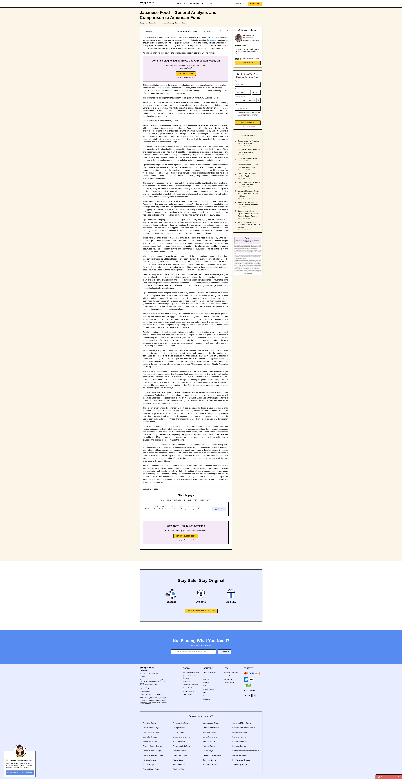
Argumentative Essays (181, 723)
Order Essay (187, 694)
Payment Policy (229, 682)
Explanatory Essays (210, 764)
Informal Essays (179, 764)
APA (162, 500)
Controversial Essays (151, 732)
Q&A (204, 696)
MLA (169, 500)
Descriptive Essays (239, 732)
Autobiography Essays (211, 723)
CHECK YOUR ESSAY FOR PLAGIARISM (201, 610)
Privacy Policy (228, 676)
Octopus (178, 23)
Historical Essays (149, 760)
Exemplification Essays (181, 737)
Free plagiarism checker (191, 672)
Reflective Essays (239, 746)
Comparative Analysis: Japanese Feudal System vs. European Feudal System (248, 213)
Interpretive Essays (239, 755)
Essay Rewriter (188, 688)
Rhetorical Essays (179, 751)
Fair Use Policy (228, 679)
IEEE (202, 500)
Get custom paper (185, 73)
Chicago (187, 500)
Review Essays (178, 760)
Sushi (184, 23)
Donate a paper (208, 689)
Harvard (177, 500)
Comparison (153, 23)
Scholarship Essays (239, 764)
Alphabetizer (187, 681)
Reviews (206, 682)
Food (160, 23)
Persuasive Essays (239, 741)
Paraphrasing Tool (189, 691)
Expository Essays (239, 737)
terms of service (245, 114)
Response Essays (209, 760)
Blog (204, 692)
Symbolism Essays (180, 755)
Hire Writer (255, 3)
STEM (209, 3)
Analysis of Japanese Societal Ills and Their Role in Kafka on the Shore (249, 193)
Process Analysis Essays (182, 746)
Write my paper (247, 122)
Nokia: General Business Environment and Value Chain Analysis (249, 224)
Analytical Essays (149, 723)
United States (165, 88)
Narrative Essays (179, 741)
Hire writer (248, 63)
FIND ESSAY (224, 651)
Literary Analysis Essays (212, 755)
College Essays (179, 728)
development (212, 40)
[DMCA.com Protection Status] (247, 685)
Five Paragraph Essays (241, 760)
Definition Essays (209, 732)
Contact (206, 676)
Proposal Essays (209, 746)
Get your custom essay (186, 536)
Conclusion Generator (190, 684)
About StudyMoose (209, 672)
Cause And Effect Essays (241, 723)
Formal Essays (148, 764)
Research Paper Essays (152, 751)
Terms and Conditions (231, 672)
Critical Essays (178, 732)
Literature (206, 699)
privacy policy (255, 114)
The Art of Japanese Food (247, 158)
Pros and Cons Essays (151, 769)
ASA (195, 500)
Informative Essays (150, 741)
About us (181, 3)
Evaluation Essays (150, 737)
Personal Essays (209, 741)
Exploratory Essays (210, 737)
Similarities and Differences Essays (245, 751)
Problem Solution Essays (152, 746)
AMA (208, 500)
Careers (206, 679)
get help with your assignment (19, 772)
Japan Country (168, 23)
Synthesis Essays (179, 769)
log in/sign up (238, 3)
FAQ (204, 686)
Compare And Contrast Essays (243, 728)
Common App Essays (211, 728)
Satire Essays (208, 751)
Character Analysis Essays (153, 755)
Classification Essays (151, 728)
